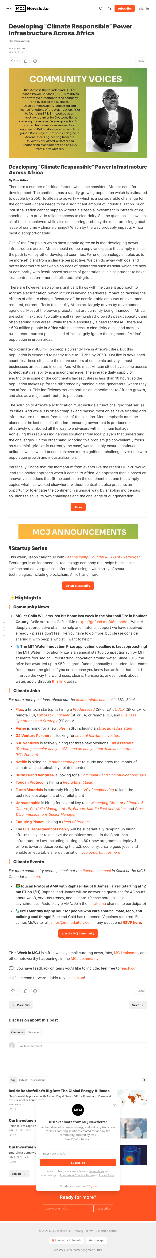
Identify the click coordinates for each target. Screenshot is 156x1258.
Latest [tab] (23, 1080)
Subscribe (125, 8)
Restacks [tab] (33, 1032)
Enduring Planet (30, 822)
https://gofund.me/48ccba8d (102, 622)
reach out (128, 968)
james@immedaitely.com (71, 922)
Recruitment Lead (78, 782)
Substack (59, 1250)
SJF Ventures (27, 743)
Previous (23, 1005)
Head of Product (76, 822)
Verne (21, 728)
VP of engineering (99, 790)
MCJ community (85, 958)
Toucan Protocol (30, 782)
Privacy (78, 1231)
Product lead (84, 709)
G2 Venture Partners (34, 735)
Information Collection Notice (77, 1175)
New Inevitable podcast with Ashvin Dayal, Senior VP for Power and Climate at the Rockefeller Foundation (60, 1098)
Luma (35, 876)
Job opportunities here (100, 852)
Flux (19, 709)
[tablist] (25, 1032)
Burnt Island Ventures (35, 775)
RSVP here (132, 922)
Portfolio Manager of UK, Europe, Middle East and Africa (78, 809)
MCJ (21, 1104)
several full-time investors (97, 735)
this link (59, 681)
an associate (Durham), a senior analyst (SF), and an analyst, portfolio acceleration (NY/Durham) (75, 749)
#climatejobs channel (94, 700)
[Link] (3, 170)
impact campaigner (64, 762)
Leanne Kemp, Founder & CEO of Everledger (102, 557)
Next (135, 1005)
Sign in (144, 8)
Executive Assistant (115, 728)
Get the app (96, 1240)
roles (61, 728)
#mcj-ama (97, 903)
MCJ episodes (126, 953)
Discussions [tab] (38, 1080)
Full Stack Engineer (53, 715)
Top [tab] (13, 1080)
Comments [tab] (18, 1032)
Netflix (21, 762)
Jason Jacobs (17, 48)
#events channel (97, 871)
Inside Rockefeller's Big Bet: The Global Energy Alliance (59, 1091)
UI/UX (120, 709)
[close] (114, 1105)
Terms (89, 1231)
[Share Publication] (109, 8)
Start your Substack (68, 1240)
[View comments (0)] (26, 61)
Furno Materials (29, 790)
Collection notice (106, 1231)
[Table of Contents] (4, 629)
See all (16, 1174)
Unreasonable (28, 803)
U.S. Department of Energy (46, 829)
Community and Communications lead (113, 775)
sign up (78, 978)
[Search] (101, 8)
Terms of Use (96, 1171)
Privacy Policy (106, 1175)
